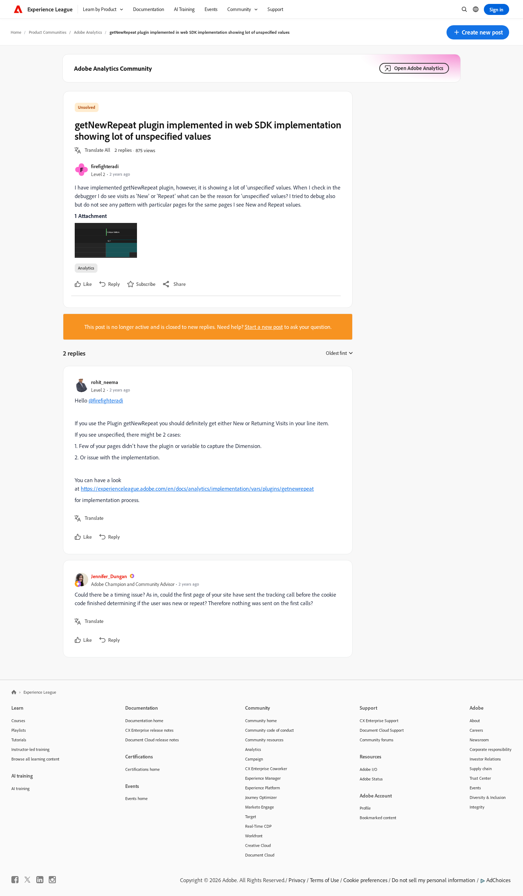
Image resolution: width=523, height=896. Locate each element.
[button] (478, 32)
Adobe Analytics (88, 32)
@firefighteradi (106, 400)
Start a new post (264, 326)
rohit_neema (104, 382)
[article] (206, 460)
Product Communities (48, 32)
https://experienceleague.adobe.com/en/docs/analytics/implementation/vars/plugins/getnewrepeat (197, 488)
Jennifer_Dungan (109, 576)
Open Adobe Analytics (418, 68)
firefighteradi (104, 166)
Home (16, 32)
